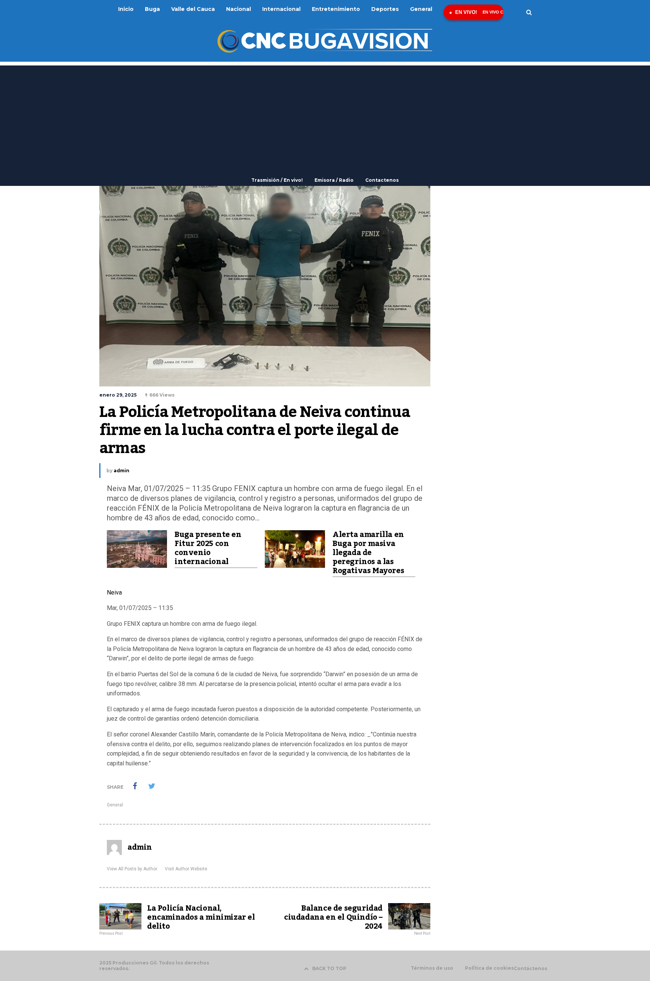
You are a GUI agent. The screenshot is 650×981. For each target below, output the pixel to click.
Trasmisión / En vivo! (277, 180)
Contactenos (382, 180)
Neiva (114, 592)
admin (121, 470)
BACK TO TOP (329, 968)
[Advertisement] (325, 118)
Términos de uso (432, 968)
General (115, 805)
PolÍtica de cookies (489, 968)
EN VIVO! (466, 12)
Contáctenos (530, 968)
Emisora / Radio (334, 180)
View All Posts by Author (132, 868)
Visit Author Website (186, 868)
